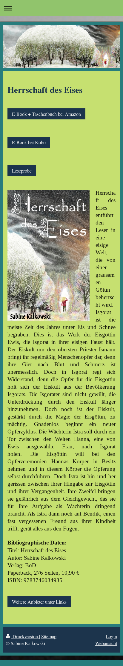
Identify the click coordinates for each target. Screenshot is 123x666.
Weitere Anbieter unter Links (39, 602)
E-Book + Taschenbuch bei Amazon (46, 114)
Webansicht (106, 643)
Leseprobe (22, 170)
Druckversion (25, 636)
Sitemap (48, 636)
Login (111, 636)
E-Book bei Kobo (29, 142)
